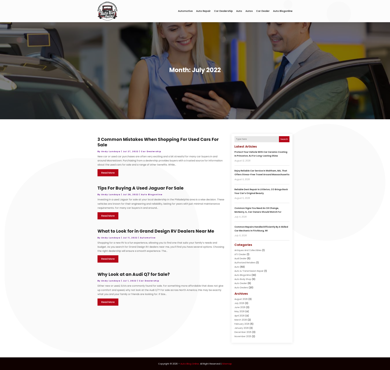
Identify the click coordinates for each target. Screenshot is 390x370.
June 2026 (239, 307)
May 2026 (239, 311)
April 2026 (239, 315)
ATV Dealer (240, 254)
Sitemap (227, 363)
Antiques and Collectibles (247, 250)
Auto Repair (203, 11)
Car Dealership (223, 11)
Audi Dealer (240, 258)
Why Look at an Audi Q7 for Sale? (134, 274)
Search (284, 139)
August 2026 (241, 299)
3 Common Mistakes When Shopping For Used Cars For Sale (158, 142)
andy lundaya (110, 151)
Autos (249, 11)
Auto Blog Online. (189, 363)
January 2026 (241, 328)
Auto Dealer (240, 283)
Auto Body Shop (242, 279)
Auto (239, 11)
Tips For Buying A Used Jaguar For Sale (141, 188)
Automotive (185, 11)
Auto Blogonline (282, 11)
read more (108, 173)
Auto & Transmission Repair (249, 270)
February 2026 (242, 323)
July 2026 (239, 303)
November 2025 (242, 336)
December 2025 (243, 332)
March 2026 (240, 319)
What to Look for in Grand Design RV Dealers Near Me (156, 231)
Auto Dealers (241, 287)
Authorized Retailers (244, 262)
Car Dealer (263, 11)
